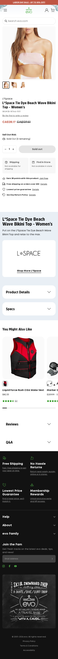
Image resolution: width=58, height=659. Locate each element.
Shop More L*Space (29, 271)
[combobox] (29, 21)
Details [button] (43, 184)
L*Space (7, 99)
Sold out (37, 149)
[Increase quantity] (13, 149)
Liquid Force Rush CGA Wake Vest (23, 390)
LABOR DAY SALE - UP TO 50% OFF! (29, 2)
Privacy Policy (29, 641)
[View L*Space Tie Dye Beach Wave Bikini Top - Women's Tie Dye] (6, 85)
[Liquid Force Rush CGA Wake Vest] (23, 358)
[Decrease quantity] (5, 149)
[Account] (46, 10)
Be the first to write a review (15, 115)
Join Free (43, 178)
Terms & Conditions (29, 646)
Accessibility (29, 650)
